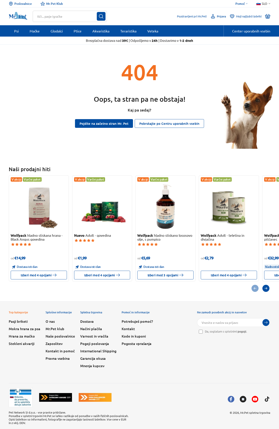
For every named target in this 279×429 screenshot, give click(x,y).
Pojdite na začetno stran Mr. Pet (104, 123)
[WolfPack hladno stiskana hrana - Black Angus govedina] (39, 206)
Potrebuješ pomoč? (137, 321)
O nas (50, 321)
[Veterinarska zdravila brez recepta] (20, 397)
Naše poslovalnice (60, 336)
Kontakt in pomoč (60, 350)
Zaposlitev (54, 343)
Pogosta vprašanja (136, 343)
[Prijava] (265, 322)
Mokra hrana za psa (24, 328)
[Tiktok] (267, 399)
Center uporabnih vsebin (251, 31)
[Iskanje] (101, 16)
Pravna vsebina (58, 358)
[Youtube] (255, 399)
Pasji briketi (18, 321)
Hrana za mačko (22, 336)
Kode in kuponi (134, 336)
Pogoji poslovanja (94, 343)
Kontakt (128, 328)
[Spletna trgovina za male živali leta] (55, 397)
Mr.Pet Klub (54, 4)
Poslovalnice (23, 4)
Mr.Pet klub (55, 328)
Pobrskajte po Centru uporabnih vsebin (169, 123)
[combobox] (67, 16)
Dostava (87, 321)
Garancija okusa (93, 358)
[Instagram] (243, 399)
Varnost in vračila (94, 336)
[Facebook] (231, 399)
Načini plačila (91, 328)
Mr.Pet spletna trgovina (255, 412)
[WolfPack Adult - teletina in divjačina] (229, 206)
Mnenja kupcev (92, 365)
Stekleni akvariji (21, 343)
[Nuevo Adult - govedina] (102, 206)
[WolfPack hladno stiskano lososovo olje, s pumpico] (165, 206)
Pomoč (240, 4)
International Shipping (98, 350)
